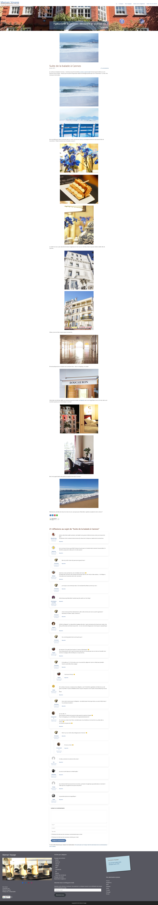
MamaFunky (54, 538)
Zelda (53, 690)
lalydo (53, 652)
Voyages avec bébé (59, 877)
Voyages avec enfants (59, 858)
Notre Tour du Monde (60, 875)
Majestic (82, 400)
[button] (116, 4)
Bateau (57, 873)
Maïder (53, 576)
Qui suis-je (5, 887)
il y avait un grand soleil (85, 72)
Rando (57, 860)
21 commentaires (105, 68)
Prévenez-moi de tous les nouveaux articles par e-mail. (65, 837)
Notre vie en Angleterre (139, 3)
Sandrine (54, 551)
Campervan (58, 869)
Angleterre (108, 882)
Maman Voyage (9, 855)
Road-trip (57, 862)
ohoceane (53, 774)
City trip (57, 863)
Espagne (108, 886)
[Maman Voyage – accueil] (11, 3)
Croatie (108, 890)
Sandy (81, 139)
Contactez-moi (6, 888)
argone (53, 627)
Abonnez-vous (60, 895)
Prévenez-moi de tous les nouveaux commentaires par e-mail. (67, 834)
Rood (54, 799)
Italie (107, 884)
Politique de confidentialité (8, 891)
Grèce (107, 888)
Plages (57, 865)
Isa (53, 762)
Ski (56, 871)
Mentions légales (6, 890)
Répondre (61, 541)
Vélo (56, 867)
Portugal (108, 892)
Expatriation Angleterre (60, 879)
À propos (121, 3)
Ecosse (107, 894)
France (108, 880)
